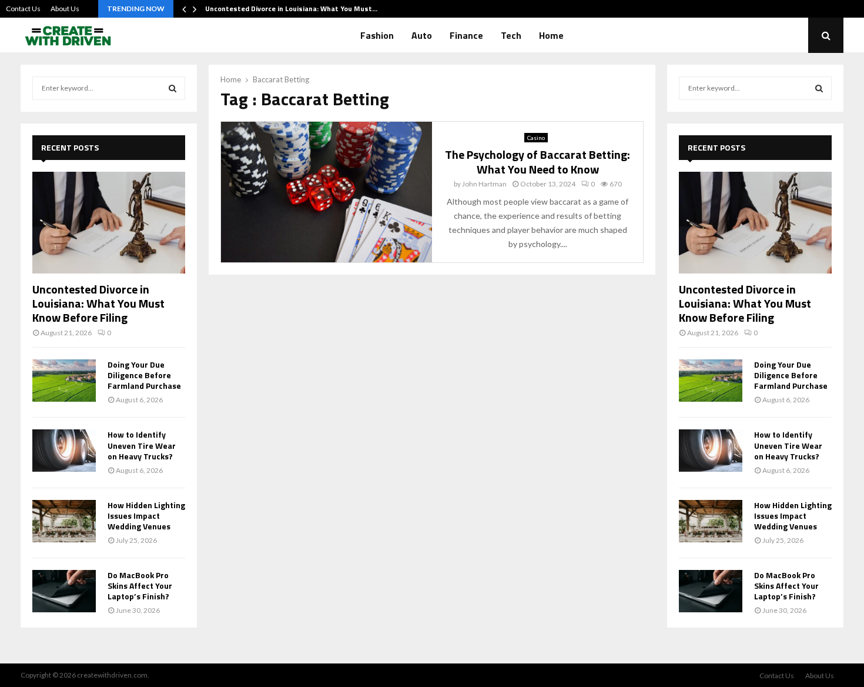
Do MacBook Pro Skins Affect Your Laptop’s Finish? (140, 585)
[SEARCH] (172, 88)
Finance (466, 35)
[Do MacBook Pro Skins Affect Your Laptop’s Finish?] (64, 591)
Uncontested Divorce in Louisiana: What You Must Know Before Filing (98, 303)
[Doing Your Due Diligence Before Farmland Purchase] (64, 380)
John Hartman (484, 183)
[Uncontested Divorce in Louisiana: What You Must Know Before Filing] (108, 223)
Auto (421, 35)
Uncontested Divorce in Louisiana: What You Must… (291, 8)
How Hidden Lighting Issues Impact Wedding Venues (146, 515)
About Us (65, 8)
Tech (511, 35)
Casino (536, 137)
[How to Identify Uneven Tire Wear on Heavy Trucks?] (64, 450)
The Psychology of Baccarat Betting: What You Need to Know (537, 161)
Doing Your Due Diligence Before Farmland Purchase (144, 375)
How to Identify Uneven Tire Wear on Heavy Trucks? (142, 445)
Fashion (377, 35)
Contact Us (23, 8)
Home (551, 35)
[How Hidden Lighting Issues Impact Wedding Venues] (64, 521)
